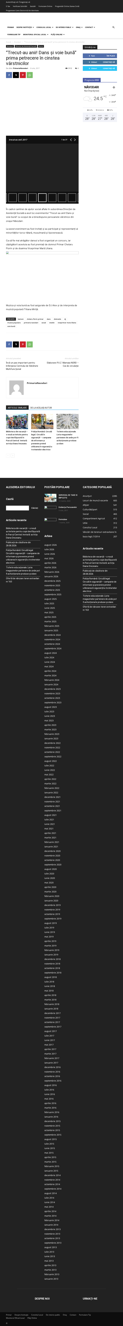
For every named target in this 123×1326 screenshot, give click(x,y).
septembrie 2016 (52, 1080)
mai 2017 (49, 1044)
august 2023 (50, 707)
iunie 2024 (49, 662)
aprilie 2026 (50, 562)
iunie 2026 (49, 553)
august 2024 (50, 653)
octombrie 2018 (52, 968)
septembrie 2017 (52, 1026)
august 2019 (50, 923)
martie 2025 (50, 621)
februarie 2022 (51, 788)
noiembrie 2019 (52, 909)
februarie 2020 (51, 896)
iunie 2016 (49, 1094)
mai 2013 (49, 1260)
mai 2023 (49, 720)
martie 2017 (50, 1053)
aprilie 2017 (50, 1049)
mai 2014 (49, 1206)
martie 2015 (50, 1161)
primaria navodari (31, 322)
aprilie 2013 (50, 1265)
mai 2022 (49, 774)
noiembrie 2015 (52, 1125)
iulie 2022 (49, 765)
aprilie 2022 (50, 779)
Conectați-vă (109, 62)
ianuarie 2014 (51, 1224)
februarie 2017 (51, 1058)
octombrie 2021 (52, 806)
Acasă (8, 42)
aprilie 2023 (50, 725)
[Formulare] (50, 522)
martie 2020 (50, 891)
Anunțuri (17, 42)
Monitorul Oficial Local (34, 34)
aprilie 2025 (50, 616)
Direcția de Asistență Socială (26, 46)
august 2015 (50, 1139)
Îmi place (111, 56)
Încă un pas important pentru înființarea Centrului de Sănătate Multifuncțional (22, 365)
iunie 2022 (49, 770)
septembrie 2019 (52, 918)
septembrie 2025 (52, 594)
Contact (89, 27)
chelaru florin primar (35, 319)
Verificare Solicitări (20, 6)
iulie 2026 (49, 549)
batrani (21, 319)
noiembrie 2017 (52, 1017)
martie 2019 (50, 945)
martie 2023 (50, 729)
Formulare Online (45, 6)
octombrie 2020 (52, 860)
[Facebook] (9, 75)
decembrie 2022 (52, 743)
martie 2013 (50, 1269)
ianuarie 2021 (51, 846)
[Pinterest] (23, 75)
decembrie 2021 (52, 797)
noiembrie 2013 (52, 1233)
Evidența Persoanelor (68, 507)
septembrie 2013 (52, 1242)
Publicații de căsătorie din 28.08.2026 (18, 544)
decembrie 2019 (52, 905)
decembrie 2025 (52, 580)
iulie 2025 (49, 603)
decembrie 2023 (52, 689)
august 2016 (50, 1085)
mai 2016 (49, 1098)
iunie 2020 (49, 878)
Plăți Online (56, 34)
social (44, 322)
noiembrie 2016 (52, 1071)
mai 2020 (49, 882)
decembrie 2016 (52, 1067)
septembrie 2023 (52, 702)
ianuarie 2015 (51, 1170)
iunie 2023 (49, 716)
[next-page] (13, 455)
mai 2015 (49, 1152)
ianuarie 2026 (51, 576)
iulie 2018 (49, 981)
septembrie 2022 (52, 756)
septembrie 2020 (52, 864)
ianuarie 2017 (51, 1062)
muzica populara (14, 322)
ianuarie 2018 (51, 1008)
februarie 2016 (51, 1112)
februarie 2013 (51, 1274)
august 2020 (50, 869)
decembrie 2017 (52, 1013)
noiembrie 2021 (52, 801)
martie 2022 (50, 783)
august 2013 (50, 1247)
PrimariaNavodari (20, 68)
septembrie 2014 (52, 1188)
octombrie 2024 (52, 644)
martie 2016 (50, 1107)
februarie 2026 (51, 571)
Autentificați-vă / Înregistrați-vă (18, 2)
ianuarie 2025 (51, 630)
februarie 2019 (51, 950)
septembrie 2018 (52, 972)
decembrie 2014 (52, 1175)
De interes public (63, 27)
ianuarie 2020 (51, 900)
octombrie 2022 (52, 752)
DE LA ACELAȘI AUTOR (41, 408)
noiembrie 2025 (52, 585)
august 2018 (50, 977)
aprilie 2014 (50, 1211)
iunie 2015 (49, 1148)
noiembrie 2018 (52, 963)
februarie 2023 (51, 734)
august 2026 (50, 544)
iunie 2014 (49, 1202)
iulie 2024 (49, 657)
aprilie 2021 (50, 833)
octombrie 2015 (52, 1130)
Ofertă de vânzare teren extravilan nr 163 (22, 580)
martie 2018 (50, 999)
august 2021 (50, 815)
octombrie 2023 (52, 698)
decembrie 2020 (52, 851)
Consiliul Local (43, 27)
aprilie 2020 (50, 887)
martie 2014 (50, 1215)
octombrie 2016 (52, 1076)
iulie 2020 (49, 873)
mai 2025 (49, 612)
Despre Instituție (24, 27)
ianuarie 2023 (51, 738)
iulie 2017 (49, 1035)
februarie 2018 (51, 1004)
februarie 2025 (51, 626)
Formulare (63, 519)
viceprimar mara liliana (67, 322)
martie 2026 (50, 567)
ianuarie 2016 (51, 1116)
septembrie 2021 (52, 810)
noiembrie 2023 (52, 693)
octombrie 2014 (52, 1184)
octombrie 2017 (52, 1022)
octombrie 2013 (52, 1238)
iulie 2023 (49, 711)
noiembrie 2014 (52, 1179)
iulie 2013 (49, 1251)
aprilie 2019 (50, 941)
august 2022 (50, 761)
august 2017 (50, 1031)
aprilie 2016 (50, 1103)
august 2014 (50, 1193)
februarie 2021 (51, 842)
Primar (10, 27)
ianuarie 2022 (51, 792)
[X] (16, 75)
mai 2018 (49, 990)
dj (65, 319)
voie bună (11, 326)
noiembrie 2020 (52, 855)
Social (41, 46)
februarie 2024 (51, 680)
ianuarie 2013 (51, 1278)
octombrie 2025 (52, 589)
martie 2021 (50, 837)
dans (49, 319)
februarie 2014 (51, 1220)
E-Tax (8, 6)
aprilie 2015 (50, 1157)
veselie (51, 322)
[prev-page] (8, 455)
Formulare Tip (13, 34)
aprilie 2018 (50, 995)
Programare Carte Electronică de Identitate (22, 10)
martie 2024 (50, 675)
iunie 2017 (49, 1040)
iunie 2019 (49, 932)
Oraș (78, 27)
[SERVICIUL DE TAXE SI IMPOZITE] (50, 498)
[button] (113, 27)
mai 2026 (49, 558)
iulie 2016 (49, 1089)
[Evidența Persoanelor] (50, 510)
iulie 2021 (49, 819)
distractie (57, 319)
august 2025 (50, 598)
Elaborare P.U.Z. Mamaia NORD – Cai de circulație (63, 364)
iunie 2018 (49, 986)
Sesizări (33, 6)
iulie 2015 (49, 1143)
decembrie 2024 (52, 635)
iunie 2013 (49, 1256)
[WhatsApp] (30, 75)
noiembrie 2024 (52, 639)
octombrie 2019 (52, 914)
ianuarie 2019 (51, 954)
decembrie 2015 (52, 1121)
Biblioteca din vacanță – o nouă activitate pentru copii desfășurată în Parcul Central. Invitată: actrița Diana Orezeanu (17, 437)
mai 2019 (49, 936)
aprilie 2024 (50, 671)
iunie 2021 (49, 824)
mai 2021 (49, 828)
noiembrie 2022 (52, 747)
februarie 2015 (51, 1166)
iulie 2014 (49, 1197)
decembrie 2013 (52, 1229)
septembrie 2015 (52, 1134)
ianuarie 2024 (51, 684)
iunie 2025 (49, 607)
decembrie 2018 (52, 959)
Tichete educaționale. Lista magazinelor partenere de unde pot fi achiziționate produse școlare (67, 437)
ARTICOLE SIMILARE (17, 408)
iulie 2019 (49, 927)
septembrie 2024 (52, 648)
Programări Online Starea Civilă (67, 6)
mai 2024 (49, 666)
